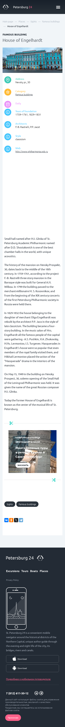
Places (44, 571)
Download (22, 658)
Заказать (23, 465)
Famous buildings (24, 94)
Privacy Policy (12, 579)
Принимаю (13, 717)
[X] (16, 520)
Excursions (12, 571)
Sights (10, 504)
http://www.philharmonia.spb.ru (31, 151)
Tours (24, 571)
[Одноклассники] (11, 520)
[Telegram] (21, 520)
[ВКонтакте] (6, 520)
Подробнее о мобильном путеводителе (28, 679)
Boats (34, 571)
